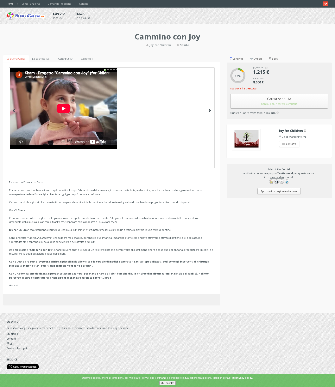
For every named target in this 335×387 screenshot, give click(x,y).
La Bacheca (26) (41, 58)
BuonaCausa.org (16, 328)
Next (210, 110)
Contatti (83, 3)
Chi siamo (12, 334)
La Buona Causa (16, 58)
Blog (9, 343)
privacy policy (243, 377)
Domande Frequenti (59, 3)
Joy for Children (160, 45)
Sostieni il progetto (17, 348)
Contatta (290, 144)
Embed (257, 58)
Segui (275, 58)
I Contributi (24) (65, 58)
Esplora (59, 13)
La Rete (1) (87, 58)
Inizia (80, 13)
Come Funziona (31, 3)
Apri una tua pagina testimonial (279, 191)
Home (10, 3)
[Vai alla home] (26, 15)
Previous (14, 110)
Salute (184, 45)
